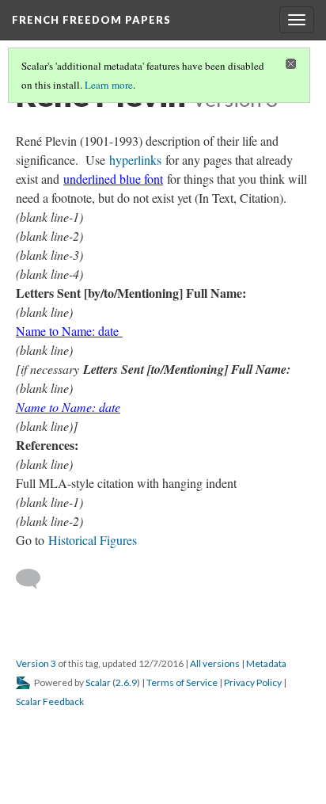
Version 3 (36, 663)
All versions (215, 663)
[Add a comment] (35, 579)
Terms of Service (182, 682)
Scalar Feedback (50, 701)
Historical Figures (92, 540)
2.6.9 (126, 682)
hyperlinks (135, 159)
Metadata (266, 663)
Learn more (109, 85)
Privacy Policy (253, 682)
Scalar (98, 682)
